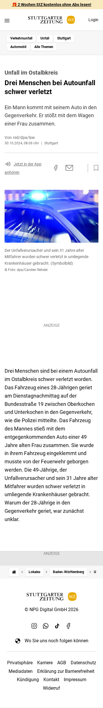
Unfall (44, 38)
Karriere (45, 662)
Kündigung (28, 679)
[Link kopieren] (45, 168)
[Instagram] (34, 625)
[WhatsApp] (45, 625)
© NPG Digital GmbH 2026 (51, 609)
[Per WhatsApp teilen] (80, 168)
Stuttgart (64, 38)
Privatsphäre (20, 662)
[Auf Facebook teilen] (56, 167)
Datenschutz (83, 662)
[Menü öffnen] (7, 20)
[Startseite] (14, 572)
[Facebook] (68, 625)
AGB (61, 662)
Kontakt (51, 679)
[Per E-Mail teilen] (69, 167)
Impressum (75, 679)
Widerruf (51, 688)
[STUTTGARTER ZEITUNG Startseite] (51, 20)
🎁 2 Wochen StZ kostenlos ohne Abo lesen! (51, 4)
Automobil (18, 47)
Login (93, 19)
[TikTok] (57, 625)
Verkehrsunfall (21, 38)
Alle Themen (43, 47)
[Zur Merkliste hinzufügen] (94, 168)
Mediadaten (21, 671)
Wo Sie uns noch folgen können (56, 640)
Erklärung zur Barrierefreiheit (65, 671)
